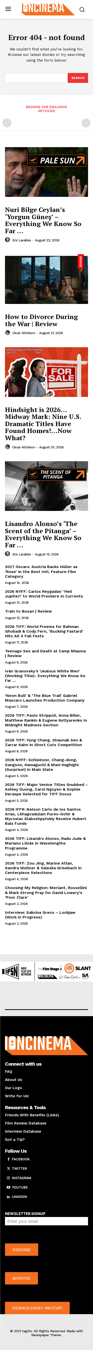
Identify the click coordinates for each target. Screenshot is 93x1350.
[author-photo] (8, 240)
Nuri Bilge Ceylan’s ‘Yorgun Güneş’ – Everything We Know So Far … (43, 220)
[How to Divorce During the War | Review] (46, 279)
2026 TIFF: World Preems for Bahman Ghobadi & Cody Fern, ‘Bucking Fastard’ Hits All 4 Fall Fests (44, 631)
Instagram (21, 1178)
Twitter (19, 1168)
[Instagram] (8, 1178)
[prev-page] (6, 122)
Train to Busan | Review (28, 611)
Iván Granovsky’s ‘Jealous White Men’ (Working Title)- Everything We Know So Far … (45, 676)
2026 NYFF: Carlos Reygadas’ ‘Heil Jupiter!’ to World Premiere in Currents (44, 593)
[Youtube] (8, 1187)
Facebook (21, 1159)
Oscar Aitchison (23, 333)
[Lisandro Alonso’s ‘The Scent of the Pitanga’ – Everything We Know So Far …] (46, 486)
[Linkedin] (8, 1196)
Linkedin (19, 1197)
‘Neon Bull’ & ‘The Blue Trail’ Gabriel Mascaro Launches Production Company (45, 698)
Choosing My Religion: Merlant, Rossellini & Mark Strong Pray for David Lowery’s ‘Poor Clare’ (46, 892)
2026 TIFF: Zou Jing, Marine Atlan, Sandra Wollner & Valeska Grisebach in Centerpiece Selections (43, 868)
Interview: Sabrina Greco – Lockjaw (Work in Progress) (40, 914)
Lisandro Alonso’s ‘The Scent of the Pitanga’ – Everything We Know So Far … (43, 534)
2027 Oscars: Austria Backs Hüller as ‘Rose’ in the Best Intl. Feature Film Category (41, 571)
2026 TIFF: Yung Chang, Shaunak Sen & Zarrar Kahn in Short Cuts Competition (43, 742)
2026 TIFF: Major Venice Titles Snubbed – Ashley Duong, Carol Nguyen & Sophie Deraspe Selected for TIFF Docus (46, 789)
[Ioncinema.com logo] (48, 8)
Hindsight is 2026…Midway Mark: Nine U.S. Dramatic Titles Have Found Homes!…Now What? (43, 423)
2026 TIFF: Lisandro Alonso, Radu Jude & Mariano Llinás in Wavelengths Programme (45, 843)
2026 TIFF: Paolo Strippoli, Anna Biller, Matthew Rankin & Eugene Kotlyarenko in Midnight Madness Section (46, 720)
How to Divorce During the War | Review (41, 320)
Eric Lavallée (21, 240)
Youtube (20, 1187)
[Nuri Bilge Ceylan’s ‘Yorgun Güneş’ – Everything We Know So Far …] (46, 172)
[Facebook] (8, 1159)
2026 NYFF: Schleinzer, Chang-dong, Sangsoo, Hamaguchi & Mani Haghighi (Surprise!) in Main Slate (42, 764)
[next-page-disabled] (86, 122)
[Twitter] (8, 1168)
